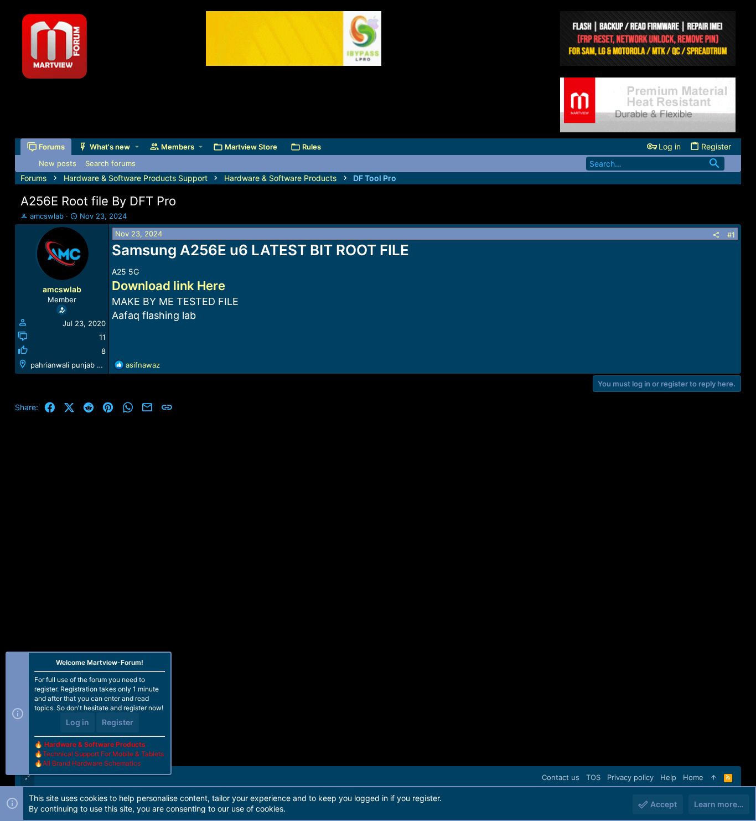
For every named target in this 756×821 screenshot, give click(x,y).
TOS (593, 777)
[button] (137, 147)
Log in (77, 722)
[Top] (714, 777)
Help (668, 777)
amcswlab (47, 215)
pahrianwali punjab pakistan (78, 364)
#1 (731, 234)
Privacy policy (630, 777)
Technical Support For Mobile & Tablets (103, 754)
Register (117, 722)
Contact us (560, 777)
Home (693, 777)
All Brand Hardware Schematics (92, 763)
